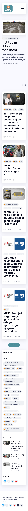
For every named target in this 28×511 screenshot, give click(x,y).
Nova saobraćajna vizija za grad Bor (11, 170)
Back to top (6, 501)
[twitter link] (5, 481)
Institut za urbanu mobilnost (13, 391)
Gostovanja (17, 414)
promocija (8, 109)
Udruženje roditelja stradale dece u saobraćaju (12, 380)
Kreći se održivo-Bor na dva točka (12, 429)
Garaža (20, 368)
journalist (7, 398)
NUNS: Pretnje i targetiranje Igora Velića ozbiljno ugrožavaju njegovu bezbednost (12, 322)
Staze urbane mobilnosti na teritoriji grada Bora (12, 364)
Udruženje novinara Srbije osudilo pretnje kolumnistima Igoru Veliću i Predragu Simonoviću (13, 267)
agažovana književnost (11, 204)
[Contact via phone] (21, 505)
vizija (15, 161)
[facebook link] (8, 481)
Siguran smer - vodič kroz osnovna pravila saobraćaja (12, 403)
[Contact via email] (18, 505)
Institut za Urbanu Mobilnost (11, 38)
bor (15, 109)
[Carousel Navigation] (14, 85)
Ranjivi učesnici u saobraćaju (13, 372)
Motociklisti (17, 418)
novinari (13, 254)
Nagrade (16, 398)
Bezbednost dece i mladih (12, 384)
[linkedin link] (12, 481)
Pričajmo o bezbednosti (11, 375)
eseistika (7, 208)
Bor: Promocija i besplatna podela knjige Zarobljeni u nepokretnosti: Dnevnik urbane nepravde (13, 122)
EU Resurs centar (9, 368)
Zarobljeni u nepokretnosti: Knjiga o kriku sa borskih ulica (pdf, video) (14, 218)
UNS (6, 254)
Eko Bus (7, 407)
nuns (6, 309)
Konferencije (8, 424)
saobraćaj (8, 161)
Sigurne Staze (9, 497)
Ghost (15, 499)
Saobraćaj (8, 414)
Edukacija (7, 421)
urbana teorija (17, 208)
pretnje (21, 254)
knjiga (21, 109)
